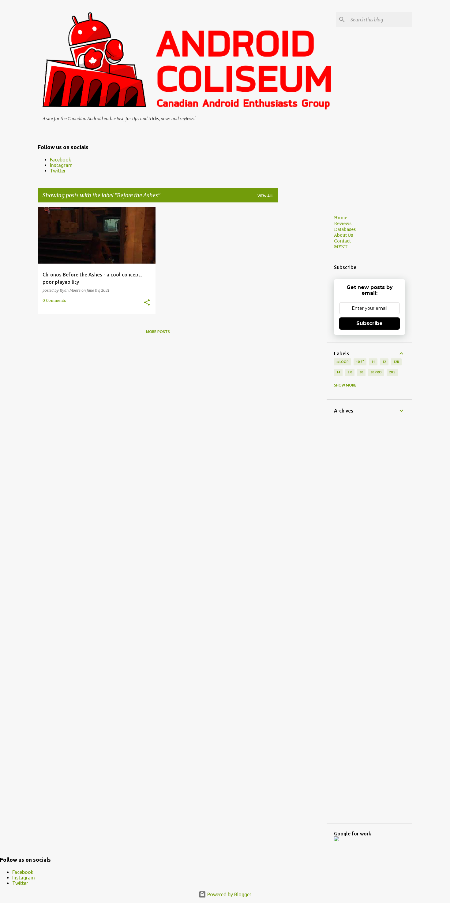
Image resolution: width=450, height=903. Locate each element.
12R (396, 362)
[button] (147, 303)
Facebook (60, 159)
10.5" (360, 362)
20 (361, 372)
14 (338, 372)
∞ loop (342, 362)
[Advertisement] (302, 299)
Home (340, 217)
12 (384, 362)
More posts (158, 332)
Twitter (58, 170)
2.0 (349, 372)
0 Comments (54, 300)
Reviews (342, 223)
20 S (392, 372)
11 (373, 362)
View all (265, 196)
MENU (340, 247)
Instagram (61, 165)
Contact (342, 241)
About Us (343, 235)
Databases (345, 229)
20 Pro (376, 372)
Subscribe (369, 323)
